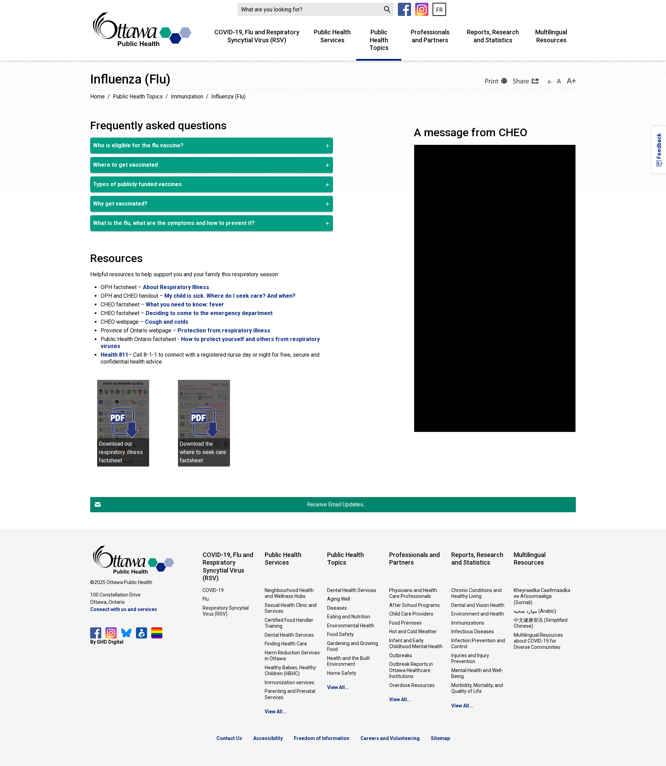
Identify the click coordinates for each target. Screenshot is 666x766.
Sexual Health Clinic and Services (291, 608)
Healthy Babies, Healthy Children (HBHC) (290, 671)
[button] (495, 81)
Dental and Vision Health (477, 605)
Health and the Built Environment (348, 661)
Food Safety (340, 634)
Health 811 (114, 354)
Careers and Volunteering (390, 738)
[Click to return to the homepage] (142, 29)
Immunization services (289, 682)
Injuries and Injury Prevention (470, 658)
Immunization (187, 96)
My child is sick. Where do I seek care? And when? (230, 296)
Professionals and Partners (430, 36)
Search (387, 9)
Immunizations (467, 623)
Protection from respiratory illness (224, 330)
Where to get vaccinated (125, 165)
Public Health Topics (378, 39)
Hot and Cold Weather (413, 631)
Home (97, 96)
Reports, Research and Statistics (493, 36)
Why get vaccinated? (120, 203)
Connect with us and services (123, 609)
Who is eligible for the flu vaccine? (138, 145)
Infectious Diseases (472, 631)
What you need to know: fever (185, 304)
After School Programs (414, 605)
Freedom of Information (321, 738)
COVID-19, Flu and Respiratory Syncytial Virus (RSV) (256, 36)
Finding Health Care (286, 643)
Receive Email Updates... (336, 504)
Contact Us (229, 738)
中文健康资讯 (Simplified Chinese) (540, 623)
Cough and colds (166, 322)
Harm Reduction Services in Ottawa (292, 656)
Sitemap (440, 738)
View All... (276, 711)
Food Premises (405, 623)
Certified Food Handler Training (289, 623)
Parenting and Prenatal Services (290, 694)
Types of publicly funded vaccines (137, 184)
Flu (206, 599)
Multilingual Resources (551, 36)
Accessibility (268, 738)
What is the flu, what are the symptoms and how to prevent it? (174, 223)
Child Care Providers (411, 614)
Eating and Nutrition (348, 616)
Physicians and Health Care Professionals (413, 593)
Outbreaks (400, 655)
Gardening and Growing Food (352, 646)
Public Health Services (332, 36)
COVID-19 (213, 590)
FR (439, 10)
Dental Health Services (289, 635)
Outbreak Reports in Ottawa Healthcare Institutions (411, 670)
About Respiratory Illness (176, 287)
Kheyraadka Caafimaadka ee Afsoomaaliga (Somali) (542, 596)
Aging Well (338, 599)
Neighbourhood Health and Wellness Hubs (289, 593)
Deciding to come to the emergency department (209, 313)
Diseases (337, 608)
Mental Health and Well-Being (477, 673)
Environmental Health (350, 625)
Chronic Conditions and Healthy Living (476, 593)
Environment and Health (477, 614)
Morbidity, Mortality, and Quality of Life (477, 688)
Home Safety (341, 673)
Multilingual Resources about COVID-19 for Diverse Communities (538, 641)
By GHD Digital (106, 642)
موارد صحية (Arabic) (535, 611)
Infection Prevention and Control (478, 644)
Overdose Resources (412, 685)
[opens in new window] (123, 422)
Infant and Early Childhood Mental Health (416, 644)
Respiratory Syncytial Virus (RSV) (226, 611)
